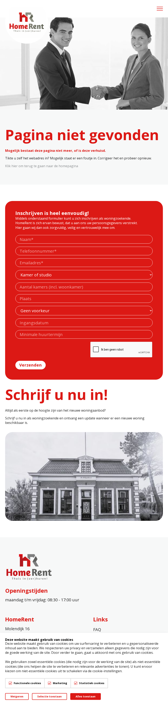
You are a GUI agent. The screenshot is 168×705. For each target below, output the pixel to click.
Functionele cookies (27, 683)
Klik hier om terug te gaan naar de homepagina (41, 166)
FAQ (97, 629)
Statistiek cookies (91, 683)
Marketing (60, 683)
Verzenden (30, 365)
